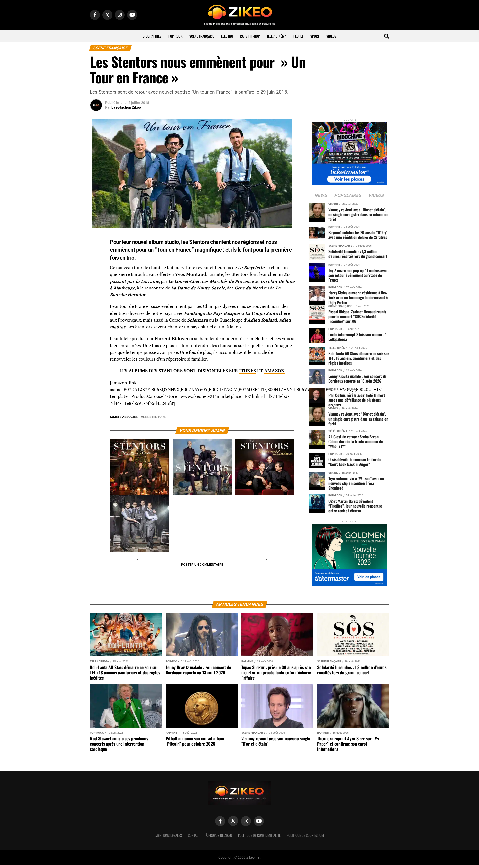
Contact (194, 835)
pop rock (175, 36)
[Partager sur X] (96, 265)
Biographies (152, 36)
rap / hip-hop (250, 36)
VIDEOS (331, 36)
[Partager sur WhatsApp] (96, 253)
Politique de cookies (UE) (305, 835)
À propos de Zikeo (219, 835)
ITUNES (247, 371)
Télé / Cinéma (276, 36)
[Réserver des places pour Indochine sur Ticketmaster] (349, 152)
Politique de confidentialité (259, 835)
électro (227, 36)
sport (314, 36)
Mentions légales (168, 835)
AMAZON (274, 371)
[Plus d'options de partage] (96, 288)
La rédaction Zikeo (126, 107)
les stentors (154, 417)
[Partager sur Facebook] (96, 241)
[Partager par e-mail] (96, 277)
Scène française (201, 36)
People (298, 36)
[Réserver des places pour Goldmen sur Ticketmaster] (349, 553)
